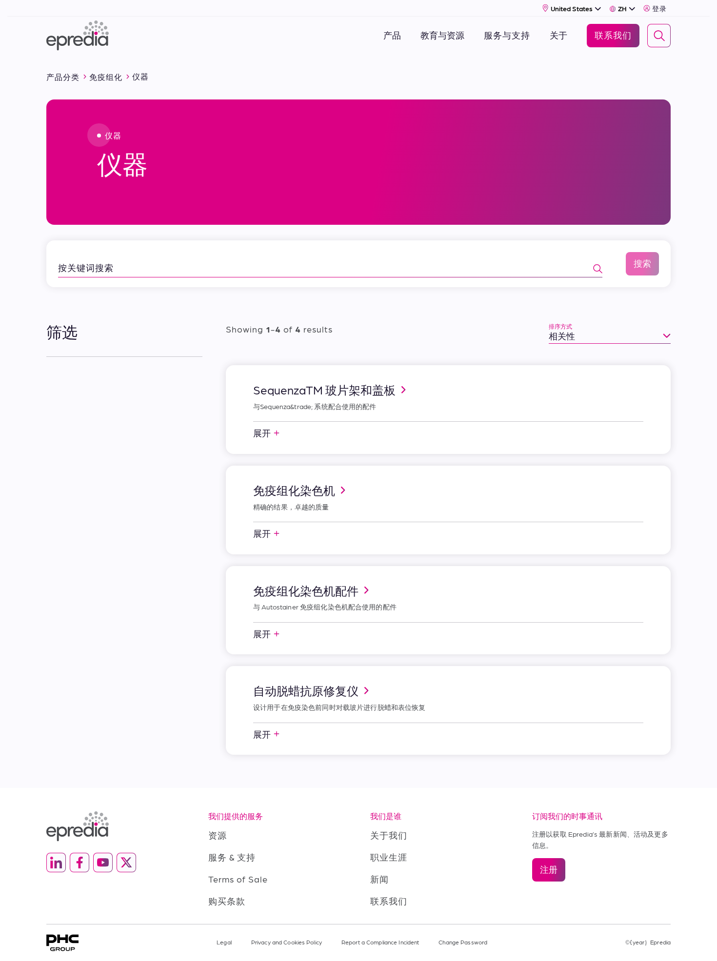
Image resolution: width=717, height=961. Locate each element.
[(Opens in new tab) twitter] (126, 862)
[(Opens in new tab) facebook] (79, 862)
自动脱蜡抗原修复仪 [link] (305, 690)
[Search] (659, 35)
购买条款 (226, 901)
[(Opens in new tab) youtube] (103, 862)
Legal (224, 942)
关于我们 (388, 835)
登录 (659, 8)
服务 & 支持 (232, 857)
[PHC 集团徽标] (62, 942)
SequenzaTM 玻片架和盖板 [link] (324, 389)
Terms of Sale (238, 879)
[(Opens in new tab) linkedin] (56, 862)
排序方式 (560, 326)
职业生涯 (388, 857)
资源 (217, 835)
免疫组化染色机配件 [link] (305, 590)
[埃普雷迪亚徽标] (115, 826)
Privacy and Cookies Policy (286, 942)
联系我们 (388, 901)
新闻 (379, 879)
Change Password (462, 942)
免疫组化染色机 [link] (294, 490)
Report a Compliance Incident (380, 942)
